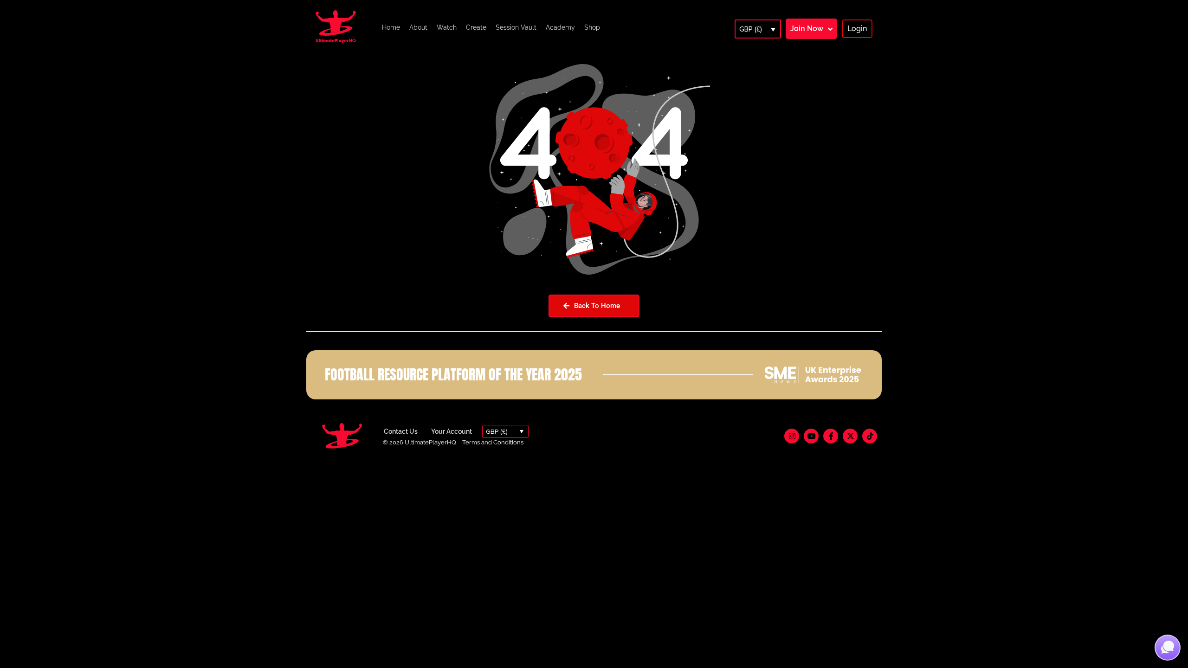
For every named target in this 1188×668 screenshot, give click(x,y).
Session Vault (516, 27)
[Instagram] (791, 436)
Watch (447, 27)
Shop (592, 27)
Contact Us (401, 431)
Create (476, 27)
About (418, 27)
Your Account (451, 431)
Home (391, 27)
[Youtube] (811, 436)
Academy (560, 27)
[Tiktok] (869, 436)
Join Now (806, 28)
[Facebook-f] (830, 436)
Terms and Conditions (492, 442)
